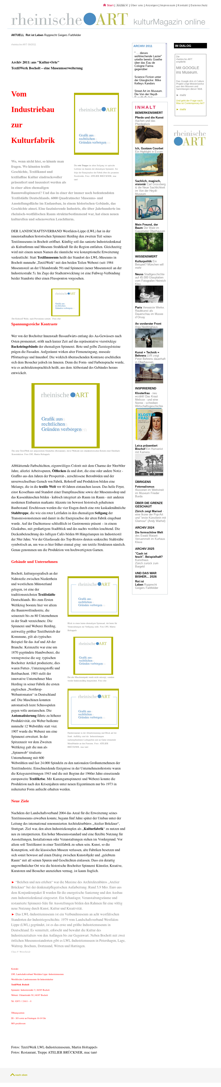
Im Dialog (183, 45)
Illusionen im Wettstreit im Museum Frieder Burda (149, 491)
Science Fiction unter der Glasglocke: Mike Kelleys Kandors (147, 80)
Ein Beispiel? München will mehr (149, 264)
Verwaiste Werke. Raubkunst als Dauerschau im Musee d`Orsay (150, 312)
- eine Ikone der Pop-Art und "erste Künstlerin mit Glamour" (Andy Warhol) (150, 516)
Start (110, 5)
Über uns (137, 5)
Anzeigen (151, 5)
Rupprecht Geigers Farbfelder (54, 35)
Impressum (168, 5)
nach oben (21, 1075)
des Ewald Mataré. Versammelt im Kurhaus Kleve (150, 537)
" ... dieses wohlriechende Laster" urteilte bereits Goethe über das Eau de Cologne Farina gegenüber (148, 61)
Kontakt (183, 5)
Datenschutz (199, 5)
